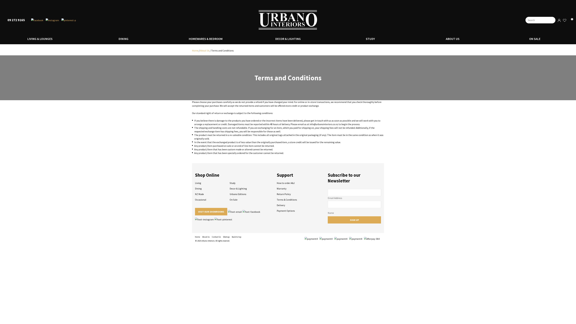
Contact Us (216, 237)
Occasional (200, 199)
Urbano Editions (238, 194)
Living (198, 183)
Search (551, 20)
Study (370, 39)
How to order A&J (286, 183)
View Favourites (564, 20)
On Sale (534, 39)
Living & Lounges (39, 39)
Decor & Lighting (288, 39)
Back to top (236, 237)
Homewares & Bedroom (206, 39)
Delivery (281, 205)
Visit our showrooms (211, 211)
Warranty (281, 188)
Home (195, 50)
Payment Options (286, 210)
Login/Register (559, 20)
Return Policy (284, 194)
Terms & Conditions (287, 199)
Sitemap (226, 237)
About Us (452, 39)
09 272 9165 (16, 20)
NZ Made (199, 194)
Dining (123, 39)
